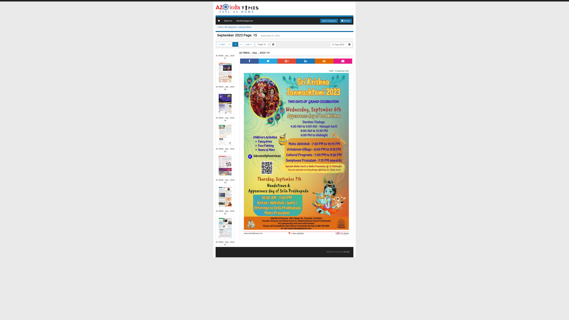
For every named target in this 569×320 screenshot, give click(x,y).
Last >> (249, 44)
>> (241, 44)
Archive (346, 21)
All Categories (231, 27)
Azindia (346, 252)
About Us (228, 21)
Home (220, 27)
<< (229, 44)
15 (235, 44)
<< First (222, 44)
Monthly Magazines (244, 21)
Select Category (328, 21)
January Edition (244, 27)
